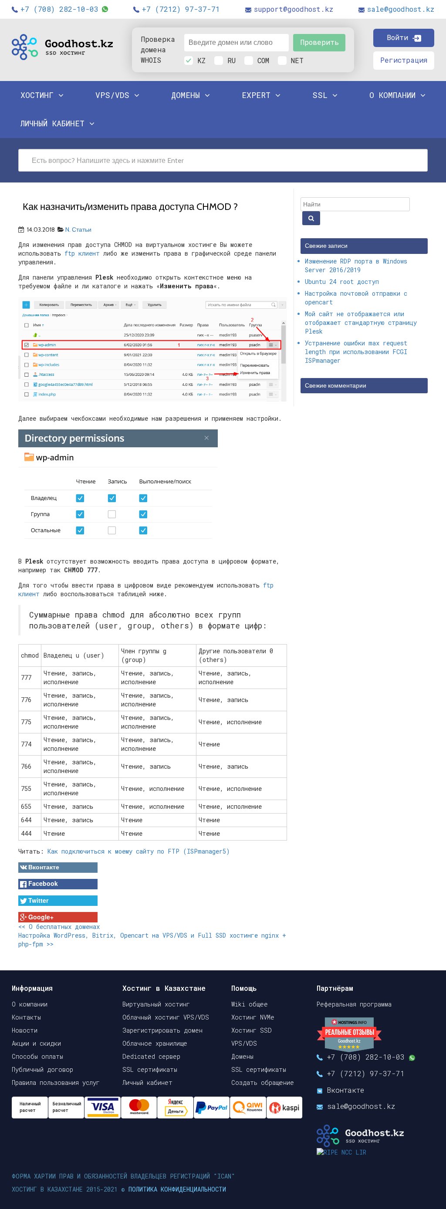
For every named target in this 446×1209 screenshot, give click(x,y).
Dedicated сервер (151, 1056)
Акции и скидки (36, 1043)
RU (231, 60)
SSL (322, 95)
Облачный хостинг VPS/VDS (165, 1017)
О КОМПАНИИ (394, 95)
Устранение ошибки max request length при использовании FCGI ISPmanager (356, 352)
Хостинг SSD (251, 1030)
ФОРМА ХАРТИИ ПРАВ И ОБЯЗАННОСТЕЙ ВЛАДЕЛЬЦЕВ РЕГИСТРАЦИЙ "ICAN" (123, 1176)
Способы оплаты (37, 1056)
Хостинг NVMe (252, 1017)
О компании (29, 1004)
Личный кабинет (147, 1082)
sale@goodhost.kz (400, 9)
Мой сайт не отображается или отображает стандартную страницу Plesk (361, 322)
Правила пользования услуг (56, 1082)
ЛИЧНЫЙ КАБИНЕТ (54, 123)
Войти (399, 37)
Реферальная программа (354, 1004)
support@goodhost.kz (293, 9)
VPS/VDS (114, 95)
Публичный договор (42, 1069)
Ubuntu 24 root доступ (342, 281)
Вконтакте (345, 1089)
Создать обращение (262, 1082)
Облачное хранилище (154, 1043)
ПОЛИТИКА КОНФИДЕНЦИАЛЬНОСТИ (177, 1189)
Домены (242, 1056)
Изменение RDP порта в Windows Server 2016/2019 (356, 265)
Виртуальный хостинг (156, 1004)
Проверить (319, 42)
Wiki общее (249, 1004)
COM (263, 60)
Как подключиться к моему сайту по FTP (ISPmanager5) (138, 851)
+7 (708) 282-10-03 (59, 9)
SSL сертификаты (149, 1069)
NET (297, 60)
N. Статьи (78, 229)
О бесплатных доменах (59, 926)
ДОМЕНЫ (188, 95)
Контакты (26, 1017)
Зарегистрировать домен (162, 1030)
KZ (201, 60)
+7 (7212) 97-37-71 (181, 9)
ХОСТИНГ (39, 95)
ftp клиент (80, 253)
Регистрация (403, 59)
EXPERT (258, 95)
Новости (24, 1030)
